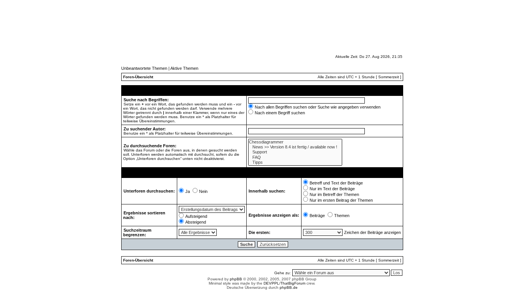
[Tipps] (295, 162)
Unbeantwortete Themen (144, 68)
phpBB (236, 279)
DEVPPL (271, 283)
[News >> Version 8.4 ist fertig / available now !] (295, 147)
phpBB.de (289, 287)
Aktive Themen (184, 68)
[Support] (295, 152)
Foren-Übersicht (138, 77)
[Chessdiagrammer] (295, 142)
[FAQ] (295, 157)
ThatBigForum (292, 283)
